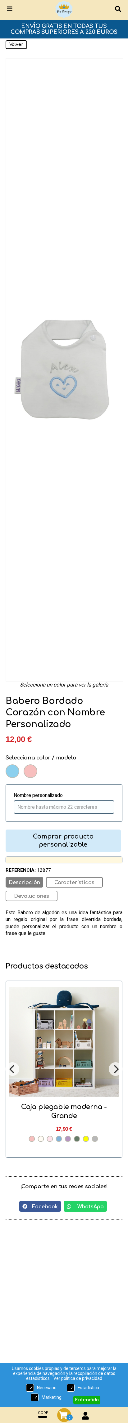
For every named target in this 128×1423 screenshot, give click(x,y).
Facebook (42, 1207)
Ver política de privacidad (77, 1378)
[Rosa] (30, 771)
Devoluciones (31, 896)
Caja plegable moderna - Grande (64, 1111)
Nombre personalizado (38, 795)
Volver (16, 44)
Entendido (87, 1400)
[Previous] (12, 1069)
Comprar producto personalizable (63, 840)
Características (74, 882)
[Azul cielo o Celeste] (12, 771)
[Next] (115, 1069)
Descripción (24, 882)
